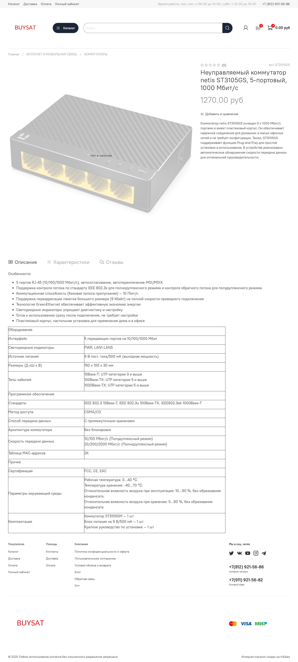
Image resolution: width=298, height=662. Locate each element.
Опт (77, 585)
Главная (13, 54)
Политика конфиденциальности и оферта (102, 551)
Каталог (14, 4)
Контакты (52, 551)
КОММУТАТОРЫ (95, 54)
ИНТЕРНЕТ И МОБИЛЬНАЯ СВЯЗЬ (51, 54)
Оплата (46, 4)
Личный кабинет (67, 4)
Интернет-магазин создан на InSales (265, 657)
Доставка (30, 4)
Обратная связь (85, 579)
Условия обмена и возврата (93, 565)
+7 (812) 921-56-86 (276, 4)
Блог (78, 572)
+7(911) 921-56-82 (246, 580)
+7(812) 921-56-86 (246, 567)
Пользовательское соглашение (95, 558)
